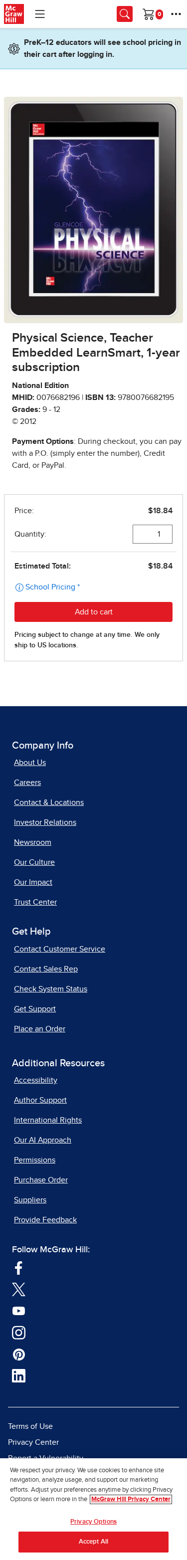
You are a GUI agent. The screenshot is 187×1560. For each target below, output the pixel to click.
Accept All (93, 1542)
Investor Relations (45, 822)
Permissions (34, 1160)
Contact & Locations (49, 802)
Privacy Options (93, 1522)
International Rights (48, 1120)
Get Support (35, 1009)
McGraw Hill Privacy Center (131, 1499)
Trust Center (35, 902)
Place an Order (39, 1029)
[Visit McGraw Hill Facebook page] (18, 1267)
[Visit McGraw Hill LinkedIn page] (18, 1375)
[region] (93, 1509)
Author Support (40, 1100)
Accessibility (35, 1080)
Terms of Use (30, 1426)
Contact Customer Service (59, 949)
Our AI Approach (42, 1140)
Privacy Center (33, 1442)
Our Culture (34, 862)
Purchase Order (41, 1180)
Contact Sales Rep (46, 969)
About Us (30, 763)
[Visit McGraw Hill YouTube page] (18, 1310)
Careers (27, 782)
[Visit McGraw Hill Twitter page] (18, 1289)
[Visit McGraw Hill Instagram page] (18, 1332)
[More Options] (176, 14)
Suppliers (30, 1200)
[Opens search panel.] (125, 14)
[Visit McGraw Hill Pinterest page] (18, 1354)
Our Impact (33, 882)
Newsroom (32, 842)
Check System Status (50, 989)
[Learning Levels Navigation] (40, 14)
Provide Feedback (45, 1220)
